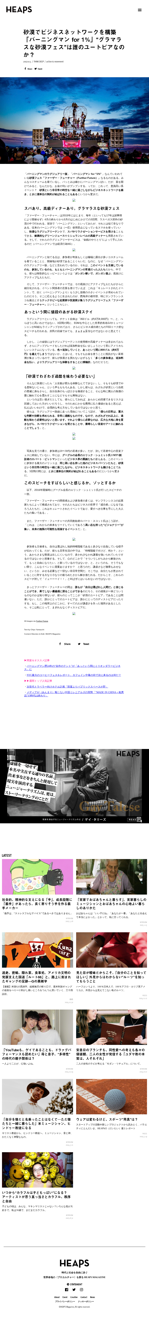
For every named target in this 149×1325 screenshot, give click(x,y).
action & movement (55, 61)
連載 (71, 999)
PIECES (144, 995)
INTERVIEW (69, 918)
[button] (74, 1284)
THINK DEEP (39, 61)
